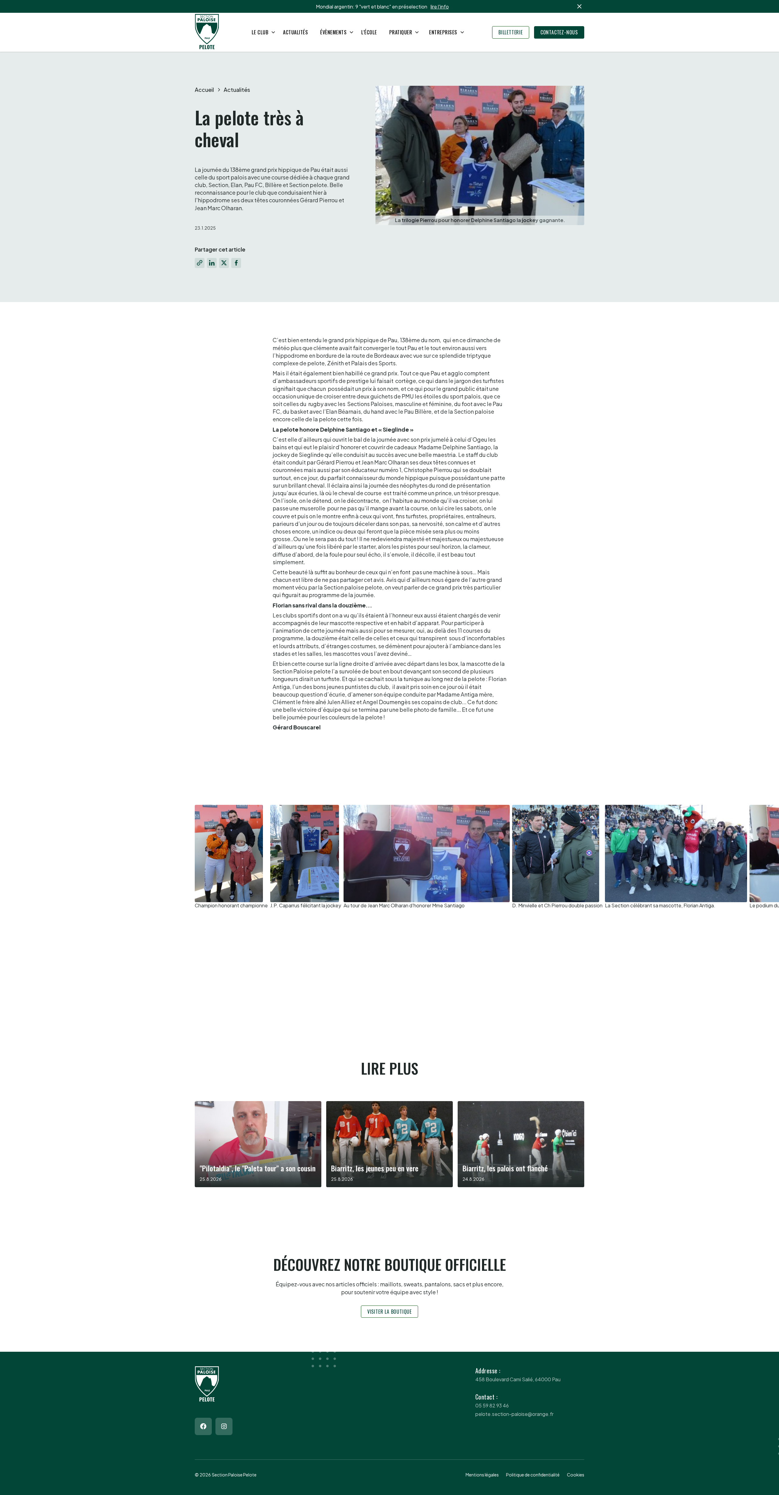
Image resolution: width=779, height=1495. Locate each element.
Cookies (575, 1474)
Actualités (295, 32)
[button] (261, 32)
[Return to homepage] (207, 32)
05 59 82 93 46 (492, 1405)
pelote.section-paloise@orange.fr (514, 1414)
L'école (369, 32)
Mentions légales (482, 1474)
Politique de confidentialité (533, 1474)
